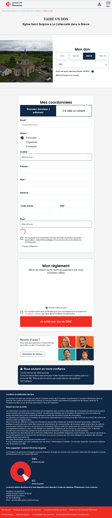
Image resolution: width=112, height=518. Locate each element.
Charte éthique (7, 515)
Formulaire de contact (32, 354)
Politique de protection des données (27, 510)
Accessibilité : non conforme (43, 515)
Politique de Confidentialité (56, 439)
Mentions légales (22, 515)
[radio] (62, 56)
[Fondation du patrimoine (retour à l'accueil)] (13, 4)
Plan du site (6, 510)
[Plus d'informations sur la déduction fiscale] (92, 71)
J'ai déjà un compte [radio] (74, 110)
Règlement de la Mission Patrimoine (83, 510)
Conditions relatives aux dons (55, 510)
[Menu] (108, 3)
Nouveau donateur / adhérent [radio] (38, 110)
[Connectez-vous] (99, 4)
